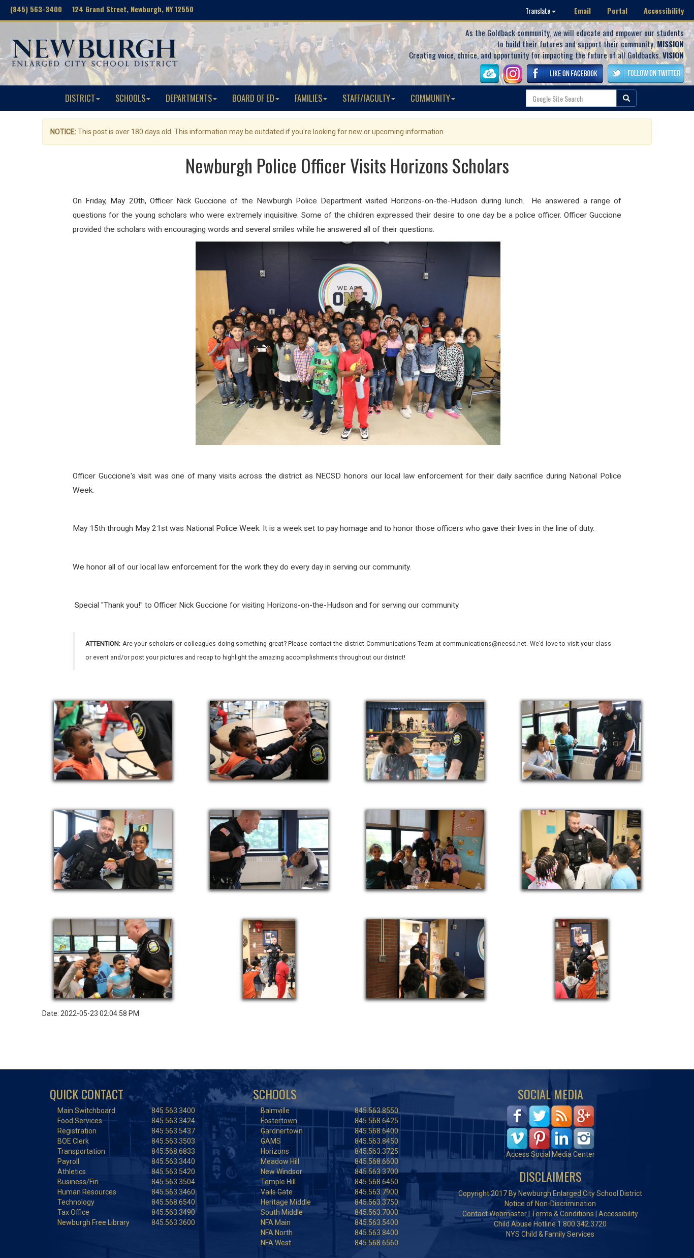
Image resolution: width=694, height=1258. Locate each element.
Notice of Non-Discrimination (550, 1204)
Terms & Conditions (562, 1214)
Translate (538, 10)
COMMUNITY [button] (430, 98)
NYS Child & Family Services (550, 1234)
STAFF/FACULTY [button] (366, 98)
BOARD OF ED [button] (253, 98)
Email (582, 10)
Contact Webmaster (494, 1214)
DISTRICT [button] (80, 98)
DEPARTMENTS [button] (189, 98)
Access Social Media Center (550, 1154)
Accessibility (664, 10)
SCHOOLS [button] (130, 98)
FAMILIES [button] (308, 98)
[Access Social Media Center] (550, 1127)
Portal (617, 10)
